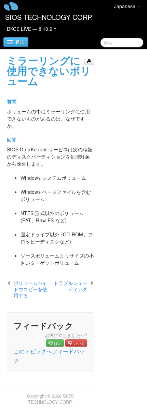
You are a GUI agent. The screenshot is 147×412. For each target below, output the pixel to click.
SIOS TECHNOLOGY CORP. (49, 17)
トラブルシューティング (70, 286)
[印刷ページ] (89, 61)
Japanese (125, 6)
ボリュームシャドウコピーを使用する (30, 289)
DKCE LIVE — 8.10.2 (30, 28)
